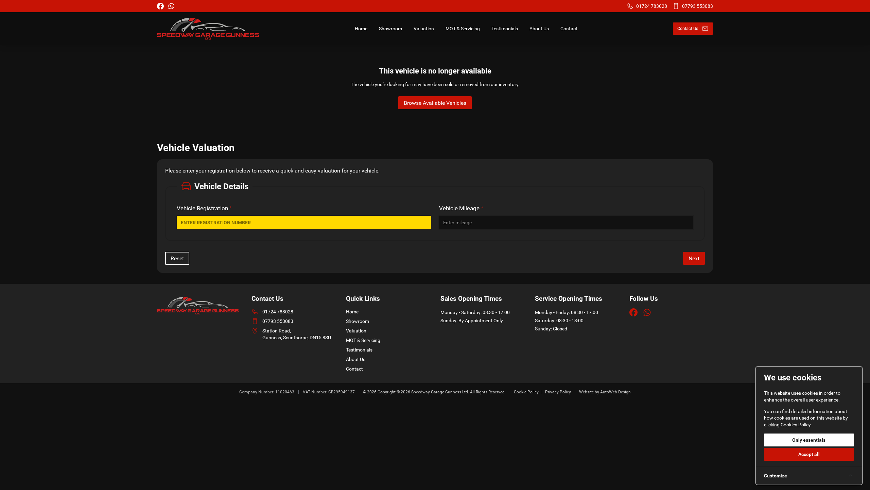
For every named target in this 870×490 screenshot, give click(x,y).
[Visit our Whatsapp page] (171, 6)
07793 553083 (277, 321)
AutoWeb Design (615, 392)
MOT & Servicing (363, 340)
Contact (354, 369)
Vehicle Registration (204, 208)
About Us (355, 359)
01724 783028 (277, 311)
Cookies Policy (796, 424)
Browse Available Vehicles (435, 103)
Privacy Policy (558, 392)
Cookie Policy (526, 392)
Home (352, 311)
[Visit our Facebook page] (160, 6)
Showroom (357, 321)
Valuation (356, 330)
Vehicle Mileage (461, 208)
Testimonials (359, 350)
